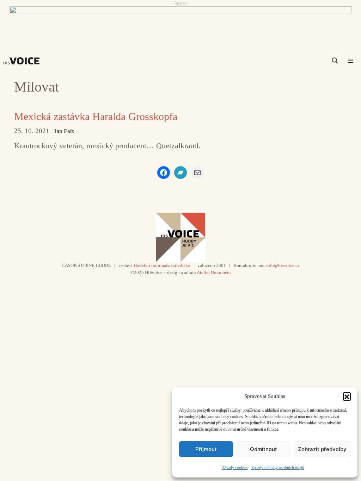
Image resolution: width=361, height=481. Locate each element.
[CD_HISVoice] (180, 22)
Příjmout (206, 449)
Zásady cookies (235, 467)
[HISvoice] (23, 61)
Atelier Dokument (214, 272)
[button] (346, 396)
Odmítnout (263, 449)
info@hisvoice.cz (283, 265)
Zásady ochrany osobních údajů (277, 467)
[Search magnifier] (335, 60)
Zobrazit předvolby (322, 449)
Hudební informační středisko (162, 265)
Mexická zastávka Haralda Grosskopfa (95, 116)
